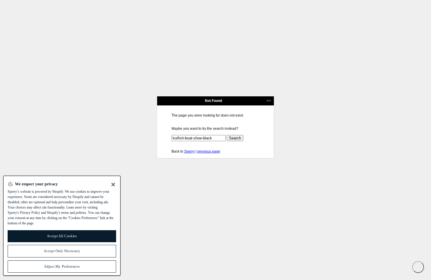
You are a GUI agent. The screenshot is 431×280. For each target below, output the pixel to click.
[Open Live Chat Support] (418, 267)
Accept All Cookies (62, 236)
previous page (208, 151)
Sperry (189, 151)
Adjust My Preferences (62, 266)
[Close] (113, 184)
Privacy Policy (30, 213)
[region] (62, 225)
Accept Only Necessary (62, 251)
